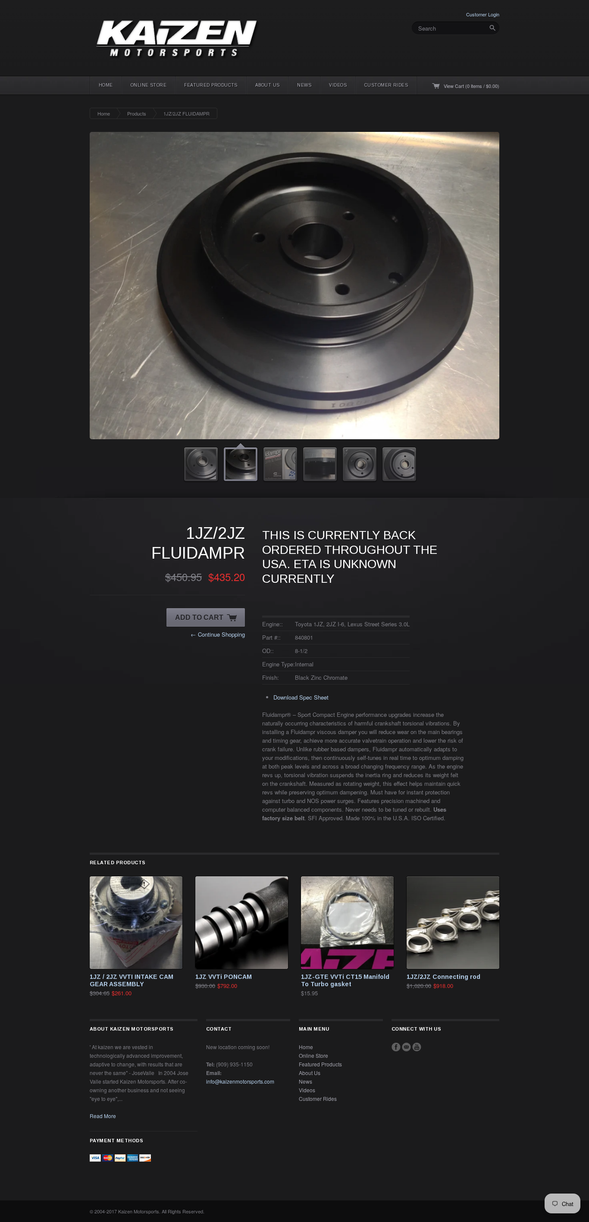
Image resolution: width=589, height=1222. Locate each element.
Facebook (396, 1047)
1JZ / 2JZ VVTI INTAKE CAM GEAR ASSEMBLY (131, 980)
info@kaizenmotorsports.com (240, 1081)
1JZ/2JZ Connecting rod (443, 976)
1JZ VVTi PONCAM (223, 976)
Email (406, 1047)
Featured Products (211, 85)
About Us (267, 85)
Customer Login (482, 14)
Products (136, 113)
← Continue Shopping (218, 634)
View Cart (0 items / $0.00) (471, 85)
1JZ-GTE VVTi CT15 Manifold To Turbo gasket (345, 980)
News (304, 85)
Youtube (416, 1047)
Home (106, 85)
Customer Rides (386, 85)
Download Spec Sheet (301, 697)
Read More (103, 1115)
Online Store (148, 85)
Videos (338, 85)
